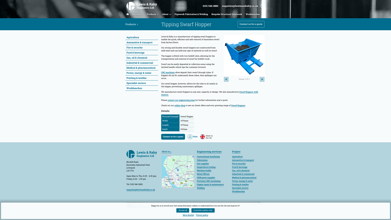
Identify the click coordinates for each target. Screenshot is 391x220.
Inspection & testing (206, 167)
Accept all (183, 210)
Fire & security (134, 47)
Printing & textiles (136, 77)
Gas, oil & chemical (136, 57)
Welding (201, 188)
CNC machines (168, 72)
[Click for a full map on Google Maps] (178, 171)
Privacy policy (202, 215)
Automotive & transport (139, 42)
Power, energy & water (138, 72)
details (188, 215)
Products (151, 14)
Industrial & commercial (139, 62)
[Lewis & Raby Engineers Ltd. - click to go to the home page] (141, 6)
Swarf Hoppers (238, 105)
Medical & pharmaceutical (140, 67)
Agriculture (132, 37)
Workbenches (253, 14)
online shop (179, 105)
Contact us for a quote (251, 24)
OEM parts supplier (206, 177)
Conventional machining (208, 156)
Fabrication (202, 160)
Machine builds (204, 170)
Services (136, 14)
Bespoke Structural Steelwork (226, 14)
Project (236, 151)
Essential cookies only (203, 210)
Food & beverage (135, 52)
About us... (167, 151)
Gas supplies (203, 163)
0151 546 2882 (210, 6)
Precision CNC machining (209, 181)
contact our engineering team (181, 100)
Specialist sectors (136, 83)
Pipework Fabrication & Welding (191, 14)
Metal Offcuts (203, 174)
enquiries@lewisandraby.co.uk (240, 6)
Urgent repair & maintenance (210, 184)
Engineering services (209, 151)
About (165, 14)
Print (195, 136)
